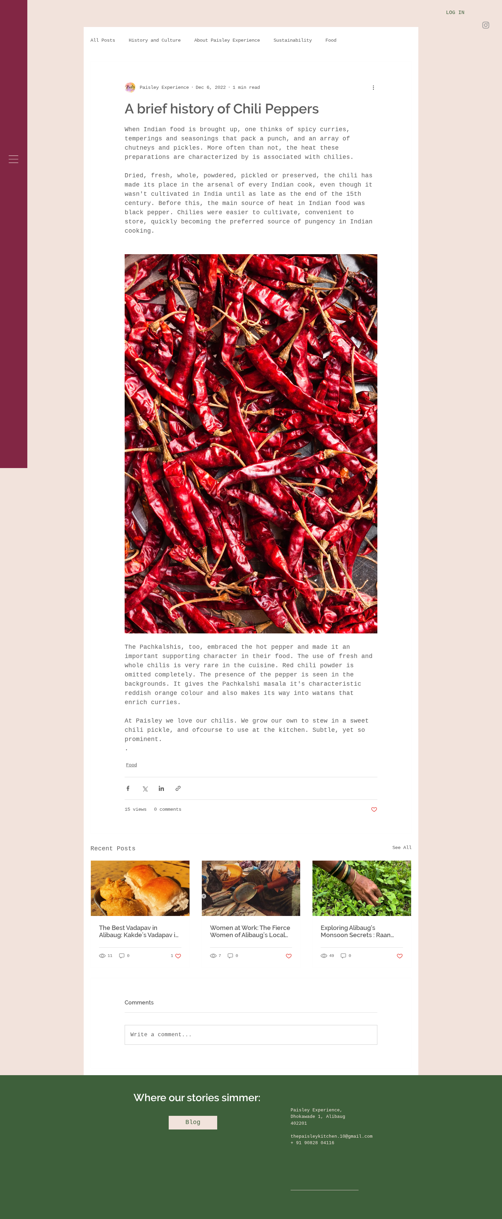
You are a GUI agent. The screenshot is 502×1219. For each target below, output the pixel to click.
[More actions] (373, 87)
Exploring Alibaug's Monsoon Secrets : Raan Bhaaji (356, 931)
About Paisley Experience (227, 40)
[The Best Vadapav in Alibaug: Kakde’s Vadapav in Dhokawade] (140, 888)
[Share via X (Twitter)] (144, 788)
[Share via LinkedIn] (161, 788)
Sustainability (293, 40)
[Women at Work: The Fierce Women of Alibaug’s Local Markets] (251, 888)
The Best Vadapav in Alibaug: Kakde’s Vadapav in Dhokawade (139, 931)
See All (402, 847)
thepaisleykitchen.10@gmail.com (332, 1136)
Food (330, 40)
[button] (13, 159)
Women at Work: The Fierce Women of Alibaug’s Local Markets (250, 931)
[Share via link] (178, 788)
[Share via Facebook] (128, 788)
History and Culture (155, 40)
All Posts (102, 40)
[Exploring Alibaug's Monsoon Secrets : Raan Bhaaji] (361, 888)
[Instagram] (485, 25)
